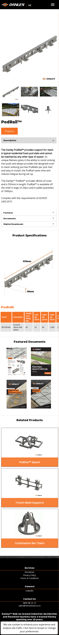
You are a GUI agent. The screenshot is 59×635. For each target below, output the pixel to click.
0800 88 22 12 (29, 603)
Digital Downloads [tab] (13, 224)
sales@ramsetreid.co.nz (30, 605)
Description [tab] (9, 140)
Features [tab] (8, 213)
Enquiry (9, 131)
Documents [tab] (9, 218)
